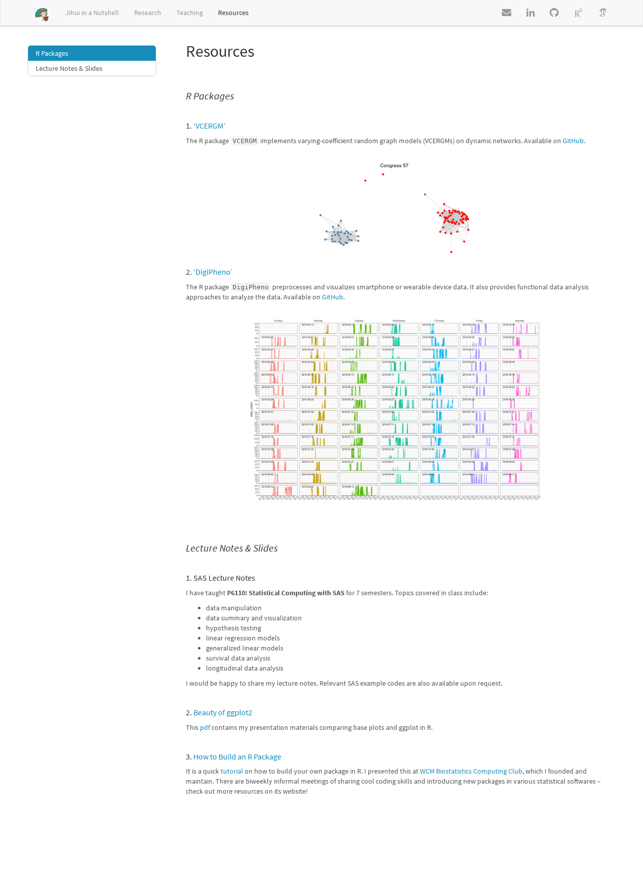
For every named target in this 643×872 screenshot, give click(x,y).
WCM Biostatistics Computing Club (471, 771)
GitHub (573, 140)
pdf (205, 727)
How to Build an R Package (237, 756)
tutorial (232, 771)
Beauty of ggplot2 (222, 712)
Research (147, 12)
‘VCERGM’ (209, 126)
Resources (233, 12)
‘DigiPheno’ (213, 272)
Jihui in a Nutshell (92, 12)
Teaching (189, 12)
